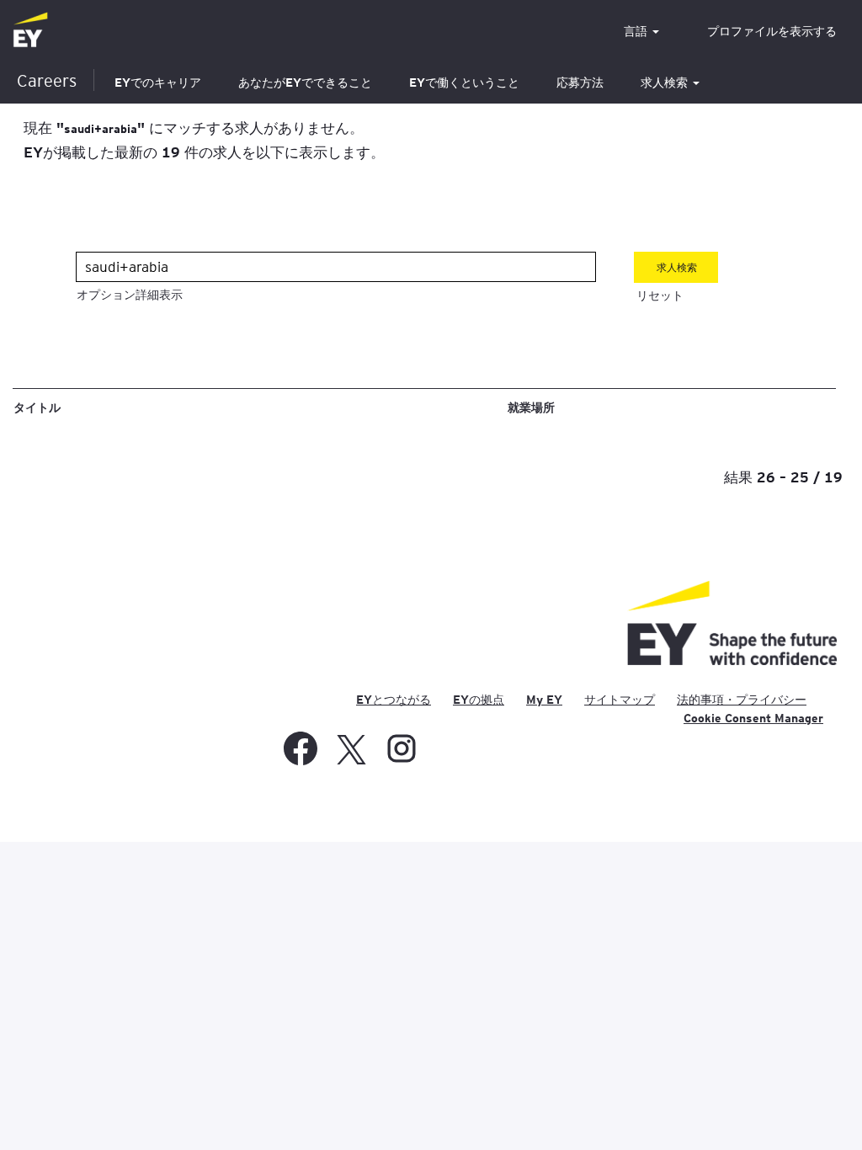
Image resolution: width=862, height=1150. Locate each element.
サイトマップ (619, 699)
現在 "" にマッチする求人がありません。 (194, 127)
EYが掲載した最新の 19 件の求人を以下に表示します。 (204, 151)
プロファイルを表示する (772, 31)
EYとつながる (393, 699)
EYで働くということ (464, 82)
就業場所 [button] (531, 406)
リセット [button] (660, 295)
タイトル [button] (37, 406)
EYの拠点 (478, 699)
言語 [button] (637, 31)
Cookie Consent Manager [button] (753, 718)
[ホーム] (30, 30)
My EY (544, 699)
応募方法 (580, 82)
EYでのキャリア (157, 82)
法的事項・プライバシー (741, 699)
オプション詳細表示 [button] (130, 294)
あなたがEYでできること (305, 82)
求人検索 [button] (666, 82)
